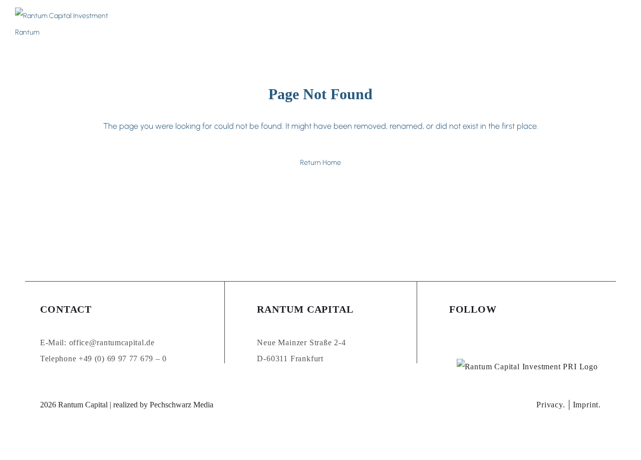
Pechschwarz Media (181, 404)
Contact (497, 24)
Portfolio (427, 24)
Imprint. (587, 404)
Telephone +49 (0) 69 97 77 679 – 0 (103, 358)
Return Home (320, 162)
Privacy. (550, 404)
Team (322, 24)
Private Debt (212, 24)
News (388, 24)
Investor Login (561, 24)
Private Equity (274, 24)
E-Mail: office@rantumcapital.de (97, 342)
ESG (463, 24)
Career (355, 24)
